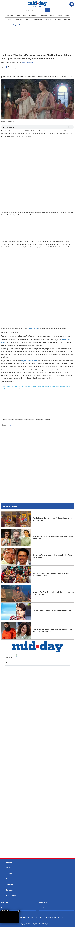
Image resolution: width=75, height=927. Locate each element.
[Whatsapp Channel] (14, 71)
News (24, 15)
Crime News (48, 19)
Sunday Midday (12, 895)
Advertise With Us (23, 917)
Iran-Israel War (18, 19)
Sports (52, 15)
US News (27, 19)
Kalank (4, 419)
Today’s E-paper (37, 6)
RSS (61, 917)
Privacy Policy (34, 917)
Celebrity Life (43, 15)
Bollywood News (37, 19)
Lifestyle (59, 15)
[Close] (19, 911)
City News (58, 19)
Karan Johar (33, 329)
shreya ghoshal (18, 419)
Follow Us (20, 67)
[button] (7, 3)
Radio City (42, 907)
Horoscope (67, 19)
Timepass (10, 890)
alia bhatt (11, 419)
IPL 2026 (8, 19)
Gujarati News (43, 902)
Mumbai (18, 15)
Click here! (19, 389)
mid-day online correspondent (28, 62)
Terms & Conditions (45, 917)
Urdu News (4, 907)
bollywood (47, 419)
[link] (4, 910)
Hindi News (4, 902)
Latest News (9, 15)
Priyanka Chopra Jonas (29, 361)
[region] (37, 40)
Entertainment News (29, 419)
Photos (67, 15)
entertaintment (39, 419)
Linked (12, 67)
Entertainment (33, 15)
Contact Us (55, 917)
